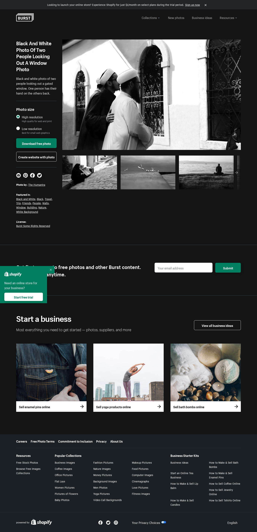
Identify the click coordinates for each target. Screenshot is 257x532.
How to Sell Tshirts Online (224, 500)
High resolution (32, 117)
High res (91, 185)
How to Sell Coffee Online (224, 483)
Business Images (65, 462)
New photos (176, 17)
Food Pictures (140, 468)
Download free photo (36, 143)
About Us (116, 440)
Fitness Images (141, 493)
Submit (228, 267)
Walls (45, 203)
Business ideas (202, 17)
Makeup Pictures (142, 462)
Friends (26, 203)
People (37, 203)
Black (40, 199)
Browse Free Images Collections (28, 470)
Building (32, 207)
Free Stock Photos (27, 462)
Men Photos (100, 487)
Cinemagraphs (140, 481)
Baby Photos (62, 500)
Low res (105, 185)
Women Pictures (65, 487)
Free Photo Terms (43, 440)
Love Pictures (140, 487)
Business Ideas (179, 462)
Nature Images (102, 468)
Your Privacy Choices (146, 522)
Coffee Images (63, 468)
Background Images (105, 481)
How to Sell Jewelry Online (221, 491)
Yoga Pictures (101, 493)
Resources (227, 17)
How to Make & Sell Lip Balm (184, 485)
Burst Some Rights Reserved (33, 226)
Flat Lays (60, 481)
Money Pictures (102, 475)
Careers (21, 440)
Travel (48, 199)
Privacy (101, 440)
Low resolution (32, 128)
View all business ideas (217, 325)
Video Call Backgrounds (107, 500)
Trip (18, 203)
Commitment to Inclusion (75, 440)
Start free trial (23, 296)
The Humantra (36, 184)
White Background (27, 211)
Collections (149, 17)
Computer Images (142, 475)
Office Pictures (64, 475)
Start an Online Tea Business (181, 475)
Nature (42, 207)
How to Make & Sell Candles (182, 502)
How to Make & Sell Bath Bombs (223, 464)
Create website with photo (36, 156)
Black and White (25, 199)
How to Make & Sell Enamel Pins (220, 475)
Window (21, 207)
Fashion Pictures (103, 462)
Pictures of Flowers (66, 493)
